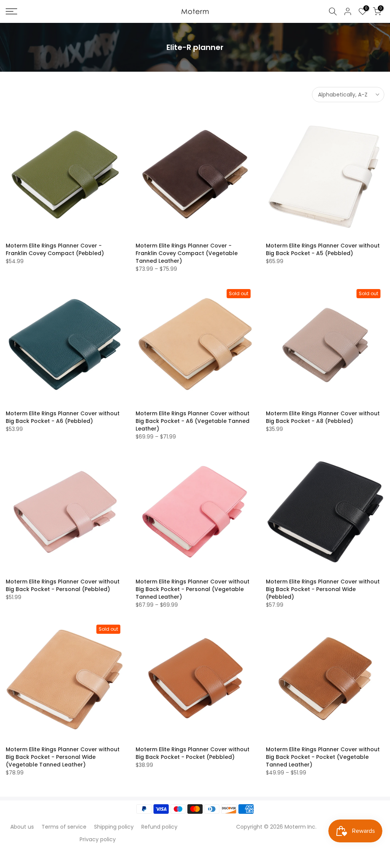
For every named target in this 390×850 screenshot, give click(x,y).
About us (22, 827)
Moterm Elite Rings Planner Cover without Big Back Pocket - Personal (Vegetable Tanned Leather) (192, 589)
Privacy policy (98, 839)
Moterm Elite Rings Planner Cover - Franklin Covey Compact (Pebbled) (55, 249)
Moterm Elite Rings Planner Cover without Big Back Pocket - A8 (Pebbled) (323, 417)
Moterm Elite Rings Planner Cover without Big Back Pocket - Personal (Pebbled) (63, 585)
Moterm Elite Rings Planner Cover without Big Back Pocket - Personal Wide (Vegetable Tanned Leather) (63, 757)
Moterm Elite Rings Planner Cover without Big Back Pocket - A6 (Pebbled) (63, 417)
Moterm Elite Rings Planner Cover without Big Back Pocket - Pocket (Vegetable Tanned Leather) (323, 757)
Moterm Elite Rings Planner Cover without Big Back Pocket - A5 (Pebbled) (323, 249)
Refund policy (159, 827)
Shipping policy (114, 827)
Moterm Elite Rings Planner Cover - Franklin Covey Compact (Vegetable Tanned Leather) (187, 253)
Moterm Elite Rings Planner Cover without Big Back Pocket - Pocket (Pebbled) (192, 753)
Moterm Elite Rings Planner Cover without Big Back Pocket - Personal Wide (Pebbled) (323, 589)
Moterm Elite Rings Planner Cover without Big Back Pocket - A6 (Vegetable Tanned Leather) (192, 421)
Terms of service (64, 827)
